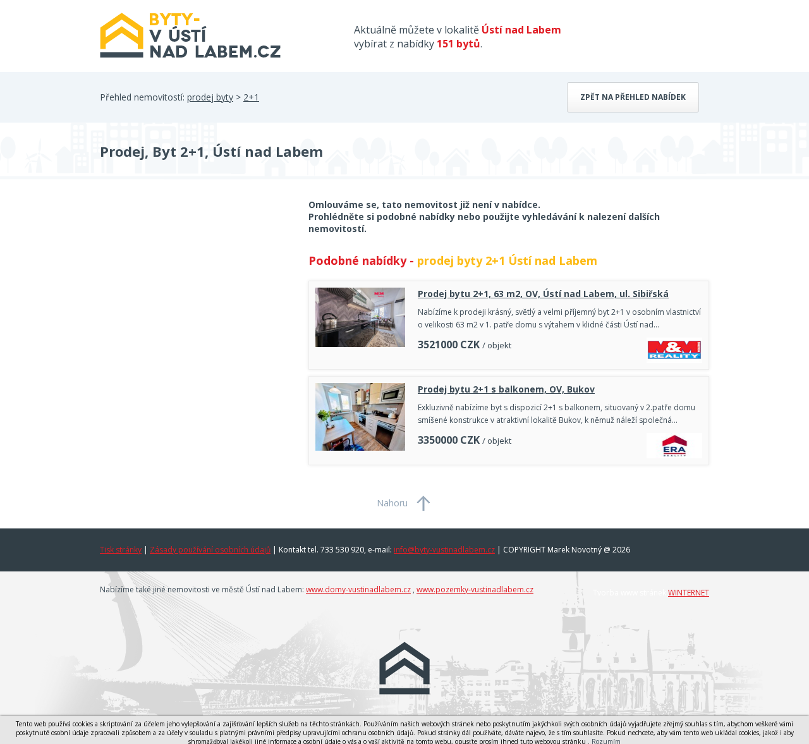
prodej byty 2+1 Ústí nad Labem (507, 260)
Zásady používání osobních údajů (210, 549)
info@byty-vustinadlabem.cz (444, 549)
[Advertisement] (194, 299)
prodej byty (210, 97)
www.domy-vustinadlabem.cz (358, 589)
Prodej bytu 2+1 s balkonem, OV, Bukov (506, 389)
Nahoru (392, 503)
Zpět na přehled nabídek (633, 97)
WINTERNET (688, 592)
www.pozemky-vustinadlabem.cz (475, 589)
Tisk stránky (121, 549)
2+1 (251, 97)
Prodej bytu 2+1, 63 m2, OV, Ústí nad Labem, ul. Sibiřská (543, 294)
